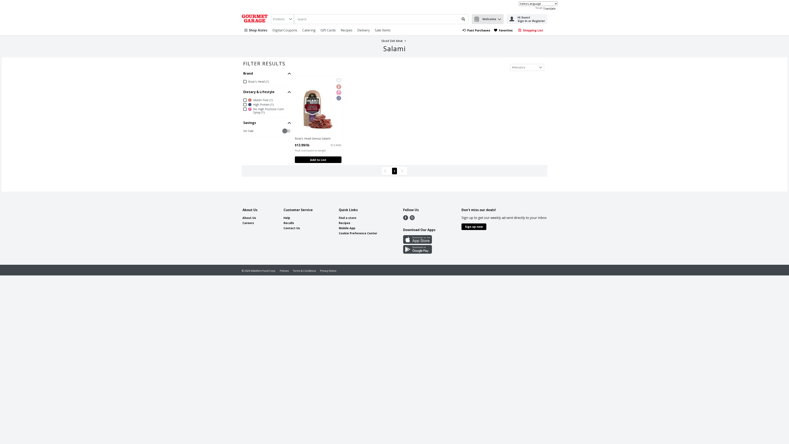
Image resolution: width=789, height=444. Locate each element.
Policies (284, 271)
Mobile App (347, 228)
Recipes (346, 30)
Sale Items (383, 30)
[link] (476, 30)
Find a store (347, 218)
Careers (248, 223)
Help (287, 218)
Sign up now (474, 227)
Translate (549, 8)
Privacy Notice (328, 271)
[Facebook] (405, 219)
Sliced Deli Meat (392, 41)
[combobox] (282, 19)
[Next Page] (403, 171)
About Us (249, 218)
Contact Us (292, 228)
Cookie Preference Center (358, 233)
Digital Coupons (284, 30)
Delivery (363, 30)
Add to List (318, 160)
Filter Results (264, 63)
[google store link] (417, 252)
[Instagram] (412, 219)
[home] (255, 19)
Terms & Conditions (304, 271)
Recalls (289, 223)
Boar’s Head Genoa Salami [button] (312, 138)
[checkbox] (245, 131)
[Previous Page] (386, 171)
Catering (309, 30)
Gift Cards (328, 30)
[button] (499, 18)
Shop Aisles (258, 30)
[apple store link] (417, 242)
